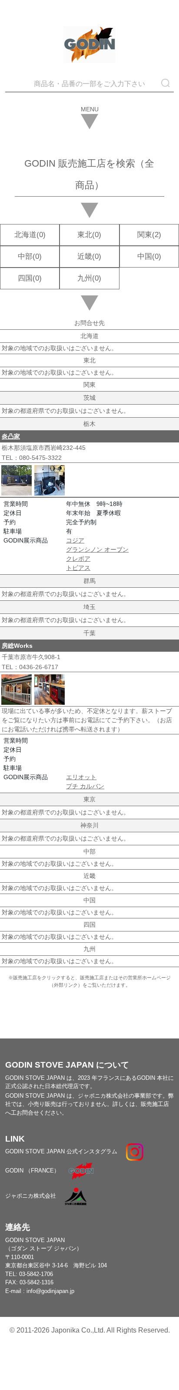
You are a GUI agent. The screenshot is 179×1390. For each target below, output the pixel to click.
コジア (75, 540)
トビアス (78, 567)
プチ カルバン (85, 786)
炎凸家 (11, 436)
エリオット (81, 777)
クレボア (78, 558)
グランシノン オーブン (97, 549)
